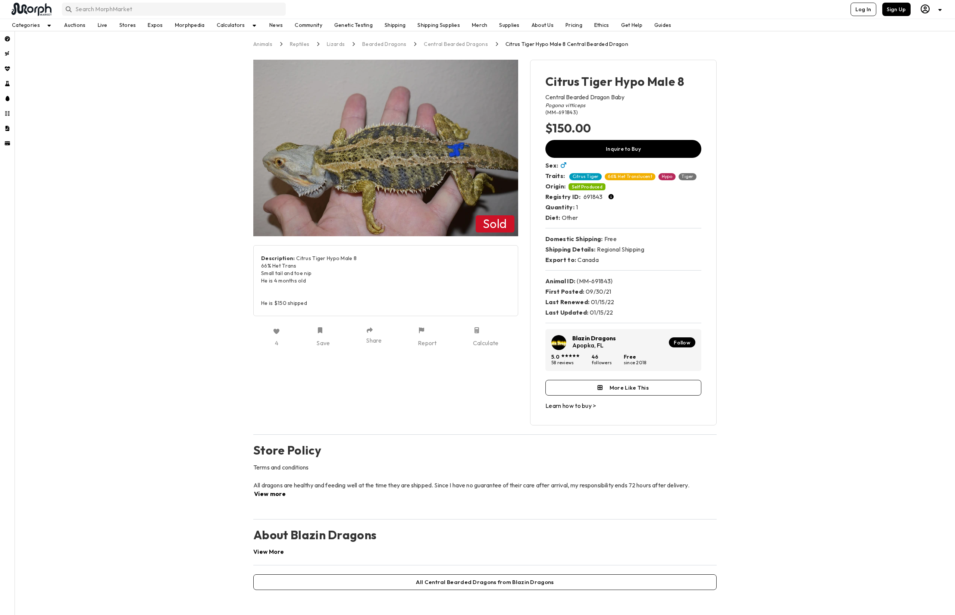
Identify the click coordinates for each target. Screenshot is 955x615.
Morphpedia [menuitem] (190, 25)
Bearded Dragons (384, 44)
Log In (863, 9)
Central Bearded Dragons (456, 44)
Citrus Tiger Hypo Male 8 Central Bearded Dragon (566, 44)
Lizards (336, 44)
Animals (262, 44)
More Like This (629, 387)
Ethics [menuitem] (601, 25)
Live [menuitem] (102, 25)
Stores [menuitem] (127, 25)
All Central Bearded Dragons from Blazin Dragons (485, 582)
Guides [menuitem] (662, 25)
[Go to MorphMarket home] (30, 9)
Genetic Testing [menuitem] (353, 25)
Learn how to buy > (571, 405)
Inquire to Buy (623, 149)
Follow (682, 342)
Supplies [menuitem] (509, 25)
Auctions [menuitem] (74, 25)
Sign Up (896, 9)
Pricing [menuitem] (574, 25)
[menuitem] (7, 38)
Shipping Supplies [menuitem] (438, 25)
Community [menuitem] (308, 25)
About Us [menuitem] (543, 25)
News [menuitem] (276, 25)
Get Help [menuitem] (631, 25)
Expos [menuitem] (155, 25)
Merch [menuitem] (479, 25)
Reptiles (299, 44)
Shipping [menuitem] (395, 25)
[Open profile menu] (931, 9)
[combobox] (173, 9)
